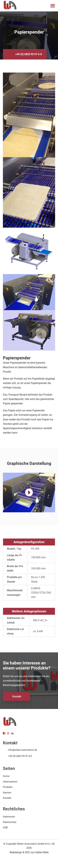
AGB (5, 827)
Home (6, 776)
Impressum (9, 816)
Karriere (7, 792)
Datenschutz (9, 822)
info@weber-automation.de (22, 749)
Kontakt (16, 696)
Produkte (8, 787)
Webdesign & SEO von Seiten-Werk (29, 852)
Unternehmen (10, 781)
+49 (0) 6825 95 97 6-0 (28, 54)
